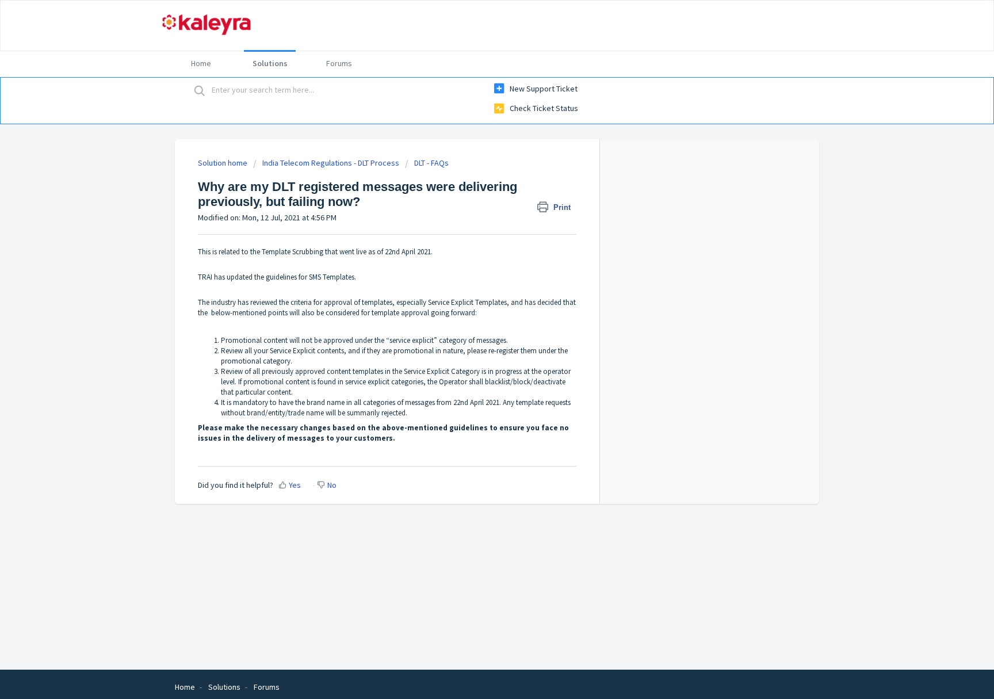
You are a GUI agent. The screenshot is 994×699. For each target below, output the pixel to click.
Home (201, 63)
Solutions (270, 63)
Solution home (223, 163)
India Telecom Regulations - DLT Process (330, 163)
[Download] (476, 199)
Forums (339, 63)
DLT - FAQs (431, 163)
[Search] (199, 90)
